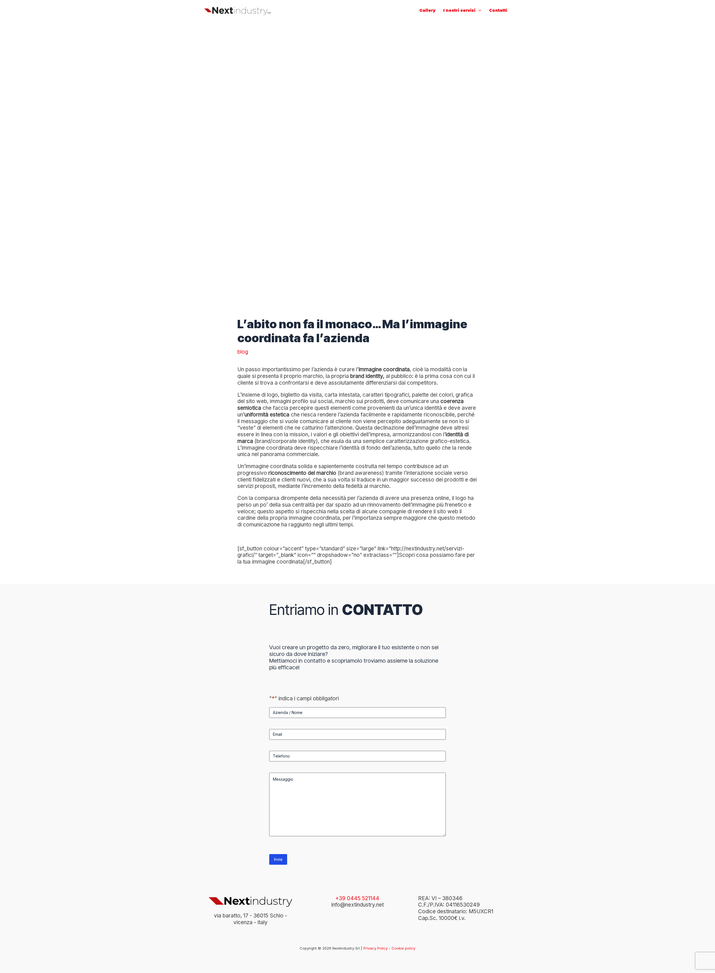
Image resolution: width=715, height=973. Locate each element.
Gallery (427, 10)
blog (242, 352)
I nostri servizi (459, 10)
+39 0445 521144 (357, 898)
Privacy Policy (375, 948)
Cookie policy (403, 948)
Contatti (498, 10)
